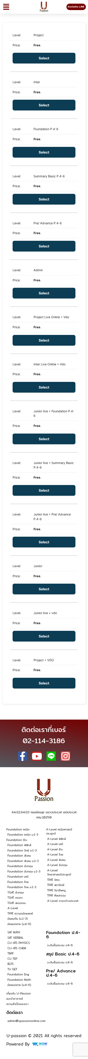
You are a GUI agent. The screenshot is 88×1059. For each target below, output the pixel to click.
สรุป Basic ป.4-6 (62, 954)
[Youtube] (36, 756)
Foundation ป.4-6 (63, 934)
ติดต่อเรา (14, 1012)
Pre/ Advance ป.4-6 (61, 972)
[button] (6, 6)
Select (44, 58)
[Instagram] (65, 756)
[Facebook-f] (22, 756)
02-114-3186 (44, 740)
